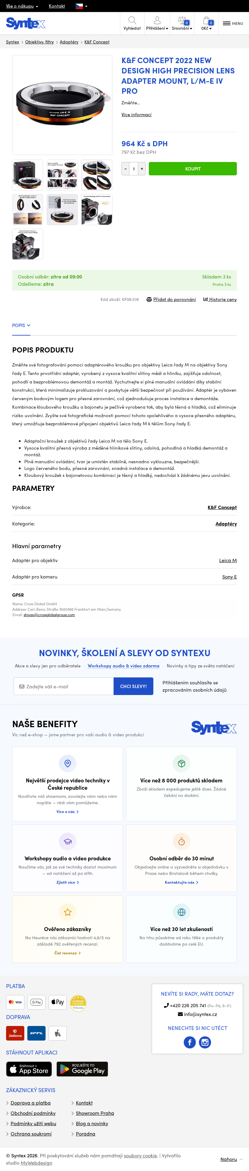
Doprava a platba (31, 1102)
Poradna (85, 1133)
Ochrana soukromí (31, 1133)
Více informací (136, 114)
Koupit (193, 168)
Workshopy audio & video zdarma (123, 665)
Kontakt (57, 5)
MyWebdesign (36, 1162)
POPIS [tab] (18, 325)
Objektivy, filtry (39, 42)
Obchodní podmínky (33, 1112)
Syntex (12, 42)
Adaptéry (69, 42)
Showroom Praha (95, 1112)
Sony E (229, 576)
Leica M (228, 560)
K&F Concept (97, 42)
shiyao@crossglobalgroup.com (49, 614)
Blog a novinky (92, 1123)
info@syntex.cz (200, 1014)
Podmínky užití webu (33, 1123)
